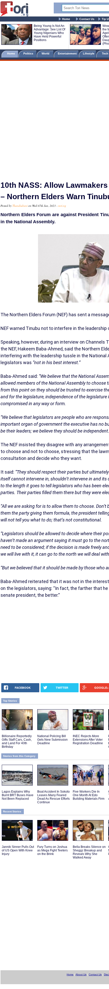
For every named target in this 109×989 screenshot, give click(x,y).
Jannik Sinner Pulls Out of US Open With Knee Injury (18, 850)
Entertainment (67, 53)
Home (66, 19)
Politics (28, 53)
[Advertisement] (54, 118)
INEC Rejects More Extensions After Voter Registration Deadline (88, 739)
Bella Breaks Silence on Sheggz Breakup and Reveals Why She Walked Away (89, 852)
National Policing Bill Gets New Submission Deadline (52, 739)
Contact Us (86, 19)
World (46, 53)
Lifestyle (88, 53)
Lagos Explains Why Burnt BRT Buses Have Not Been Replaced (17, 795)
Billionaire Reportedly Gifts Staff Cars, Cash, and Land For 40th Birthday (17, 741)
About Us (81, 974)
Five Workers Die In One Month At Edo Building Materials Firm (88, 795)
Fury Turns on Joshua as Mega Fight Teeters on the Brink (52, 850)
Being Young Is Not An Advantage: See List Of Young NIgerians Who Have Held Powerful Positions (49, 33)
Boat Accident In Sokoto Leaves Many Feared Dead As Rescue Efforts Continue (53, 797)
